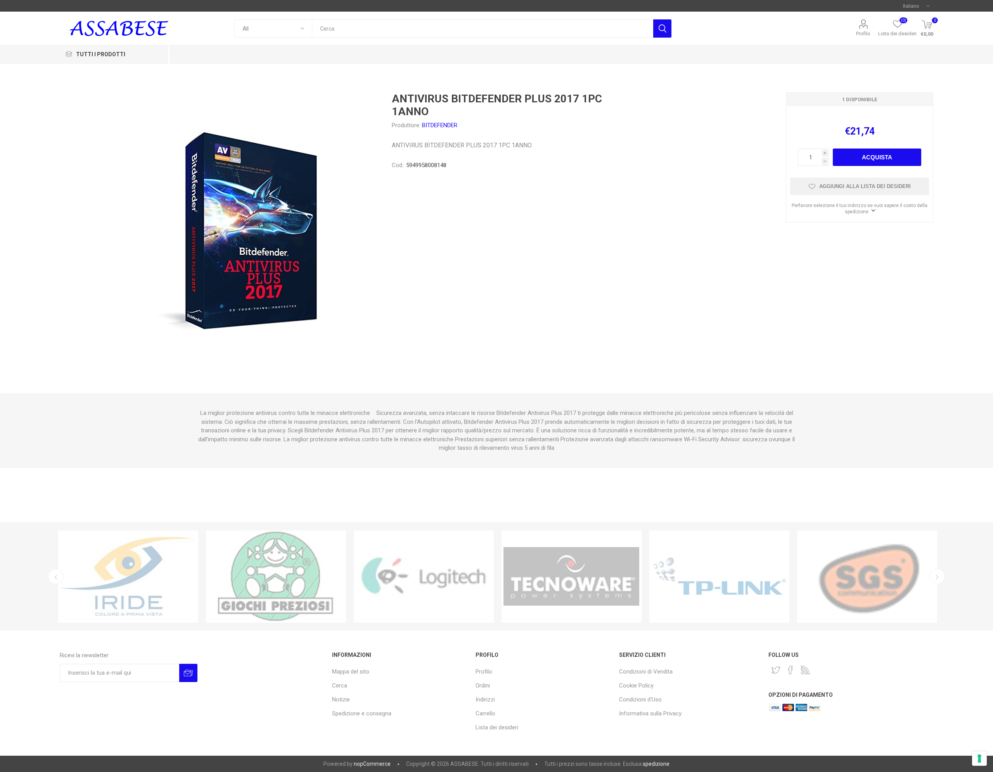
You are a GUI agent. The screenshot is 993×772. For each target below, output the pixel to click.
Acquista (877, 157)
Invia (188, 673)
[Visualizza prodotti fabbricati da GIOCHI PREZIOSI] (276, 576)
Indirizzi (485, 699)
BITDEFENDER (439, 125)
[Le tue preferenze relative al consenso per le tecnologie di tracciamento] (979, 758)
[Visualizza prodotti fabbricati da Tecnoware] (572, 576)
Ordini (483, 685)
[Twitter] (776, 670)
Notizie (341, 699)
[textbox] (482, 28)
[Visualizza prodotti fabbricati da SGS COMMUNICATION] (867, 576)
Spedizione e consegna (361, 713)
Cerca (662, 28)
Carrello (485, 713)
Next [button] (937, 576)
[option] (128, 576)
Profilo (863, 33)
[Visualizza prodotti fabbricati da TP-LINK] (719, 576)
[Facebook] (790, 670)
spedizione (656, 764)
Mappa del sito (350, 671)
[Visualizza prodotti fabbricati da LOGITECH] (424, 576)
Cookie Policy (636, 685)
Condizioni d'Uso (640, 699)
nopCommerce (372, 764)
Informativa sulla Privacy (650, 713)
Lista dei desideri (497, 727)
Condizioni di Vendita (646, 671)
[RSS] (805, 670)
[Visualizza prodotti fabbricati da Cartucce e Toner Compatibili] (128, 576)
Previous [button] (56, 576)
